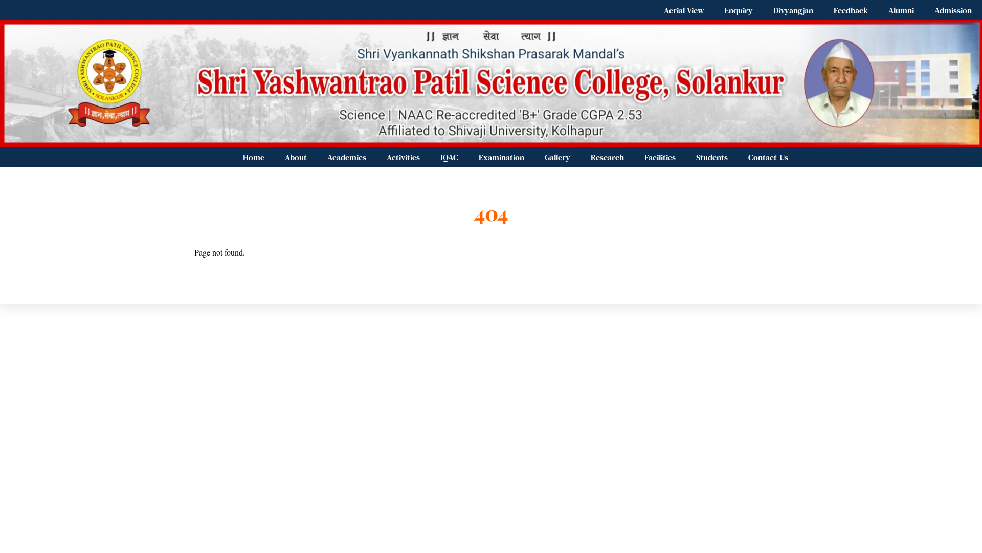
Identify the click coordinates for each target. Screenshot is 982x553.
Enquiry (738, 10)
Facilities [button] (660, 157)
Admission (953, 10)
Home (253, 157)
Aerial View (684, 10)
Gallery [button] (557, 157)
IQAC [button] (449, 157)
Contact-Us (768, 157)
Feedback (851, 10)
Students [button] (712, 157)
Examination (501, 157)
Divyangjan (793, 10)
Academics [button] (346, 157)
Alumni (901, 10)
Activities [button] (403, 157)
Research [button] (607, 157)
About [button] (296, 157)
